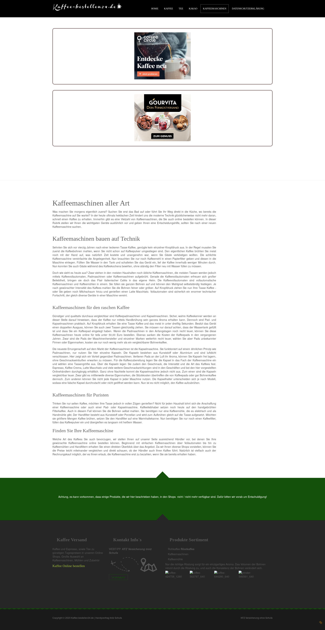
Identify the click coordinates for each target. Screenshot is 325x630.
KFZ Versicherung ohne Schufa (257, 617)
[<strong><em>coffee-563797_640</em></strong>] (202, 574)
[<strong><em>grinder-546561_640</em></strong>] (251, 574)
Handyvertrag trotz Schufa (108, 617)
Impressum (118, 577)
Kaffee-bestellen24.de (82, 617)
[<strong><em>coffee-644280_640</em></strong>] (226, 574)
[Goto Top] (320, 622)
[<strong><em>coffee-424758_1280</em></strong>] (177, 574)
